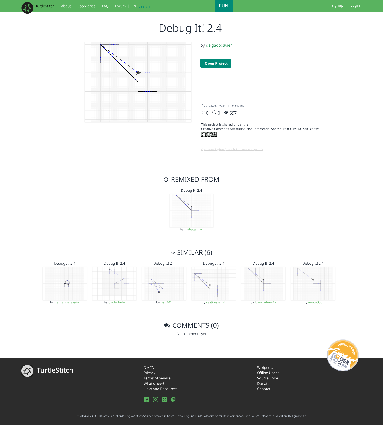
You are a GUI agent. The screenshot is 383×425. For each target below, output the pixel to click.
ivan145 (166, 302)
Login (355, 5)
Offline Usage (268, 372)
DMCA (149, 367)
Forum (120, 6)
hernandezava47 (67, 302)
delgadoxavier (219, 45)
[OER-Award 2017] (343, 354)
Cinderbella (116, 302)
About (66, 6)
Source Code (267, 378)
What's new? (154, 383)
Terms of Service (157, 378)
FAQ (105, 6)
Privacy (149, 372)
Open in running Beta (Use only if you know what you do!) (232, 149)
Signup (337, 5)
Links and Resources (161, 388)
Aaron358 (315, 302)
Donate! (263, 383)
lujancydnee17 (265, 302)
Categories (87, 6)
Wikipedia (265, 367)
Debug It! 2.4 (191, 190)
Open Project (216, 63)
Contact (263, 388)
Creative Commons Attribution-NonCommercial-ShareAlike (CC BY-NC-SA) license (260, 129)
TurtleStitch (45, 6)
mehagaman (193, 229)
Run (223, 6)
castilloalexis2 (216, 302)
